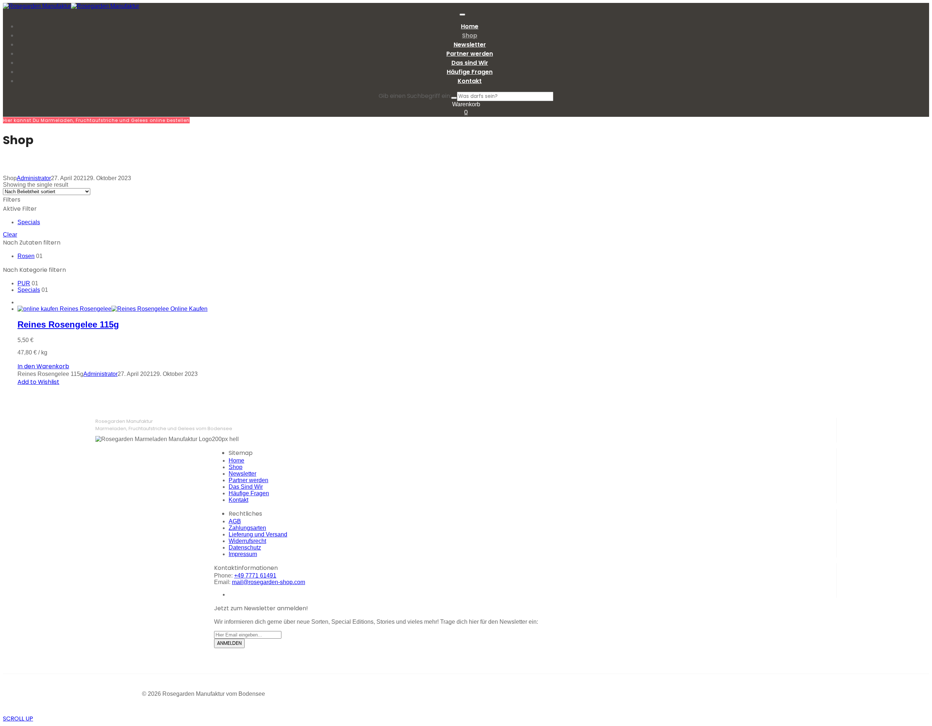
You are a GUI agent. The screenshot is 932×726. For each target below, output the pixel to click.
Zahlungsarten (247, 528)
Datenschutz (245, 547)
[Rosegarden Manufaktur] (37, 6)
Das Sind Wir (246, 487)
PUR (23, 283)
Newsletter (242, 474)
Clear (10, 234)
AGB (235, 521)
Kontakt (238, 500)
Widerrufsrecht (247, 541)
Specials (28, 222)
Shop (235, 467)
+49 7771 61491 (255, 575)
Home (236, 460)
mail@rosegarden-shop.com (268, 582)
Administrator (34, 178)
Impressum (243, 554)
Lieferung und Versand (258, 534)
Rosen (26, 256)
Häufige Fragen (249, 493)
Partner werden (248, 480)
